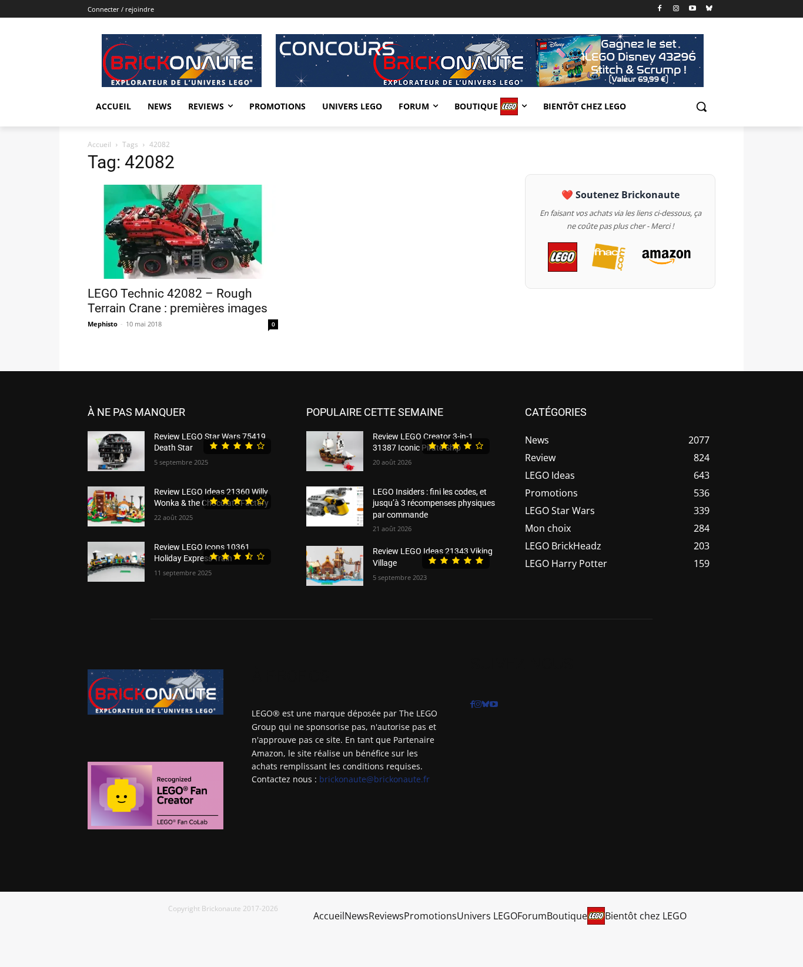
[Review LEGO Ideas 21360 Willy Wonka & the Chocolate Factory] (116, 506)
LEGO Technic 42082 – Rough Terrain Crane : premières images (177, 300)
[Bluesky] (708, 9)
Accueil (99, 144)
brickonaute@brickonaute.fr (374, 779)
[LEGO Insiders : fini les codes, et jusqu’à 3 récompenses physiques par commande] (334, 506)
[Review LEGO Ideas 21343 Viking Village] (334, 566)
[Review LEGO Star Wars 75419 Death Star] (116, 451)
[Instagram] (676, 9)
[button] (701, 106)
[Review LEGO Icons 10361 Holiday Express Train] (116, 562)
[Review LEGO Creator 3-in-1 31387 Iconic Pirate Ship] (334, 451)
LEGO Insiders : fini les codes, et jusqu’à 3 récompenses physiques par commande (434, 503)
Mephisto (103, 323)
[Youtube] (692, 9)
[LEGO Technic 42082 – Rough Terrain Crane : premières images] (183, 232)
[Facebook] (660, 9)
